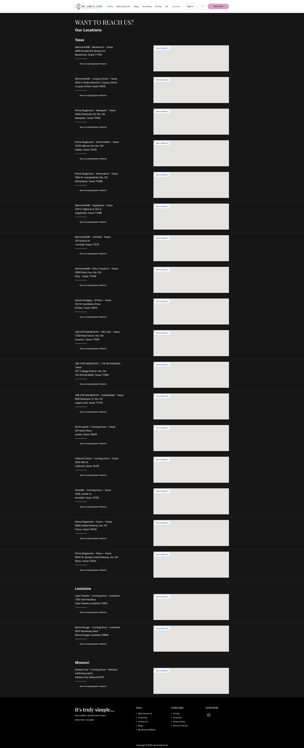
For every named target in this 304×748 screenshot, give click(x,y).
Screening (147, 6)
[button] (202, 6)
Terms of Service (180, 725)
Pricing (158, 6)
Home (110, 6)
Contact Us (143, 721)
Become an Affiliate (146, 729)
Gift (166, 6)
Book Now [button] (218, 6)
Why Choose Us (123, 6)
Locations (176, 6)
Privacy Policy (179, 721)
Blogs (136, 6)
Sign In (190, 6)
